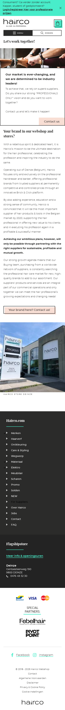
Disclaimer (32, 683)
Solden (15, 490)
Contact (16, 519)
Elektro (15, 467)
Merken (16, 433)
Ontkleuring (19, 445)
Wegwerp (17, 456)
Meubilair (17, 473)
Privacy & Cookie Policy (32, 687)
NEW (14, 496)
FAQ (13, 525)
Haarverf (16, 439)
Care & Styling (20, 450)
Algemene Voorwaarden (32, 678)
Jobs (14, 513)
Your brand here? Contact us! (29, 310)
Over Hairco (18, 508)
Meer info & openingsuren (24, 556)
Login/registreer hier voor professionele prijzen (28, 11)
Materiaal (17, 462)
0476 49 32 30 (18, 576)
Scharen (16, 479)
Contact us (51, 121)
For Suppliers (19, 502)
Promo (15, 485)
